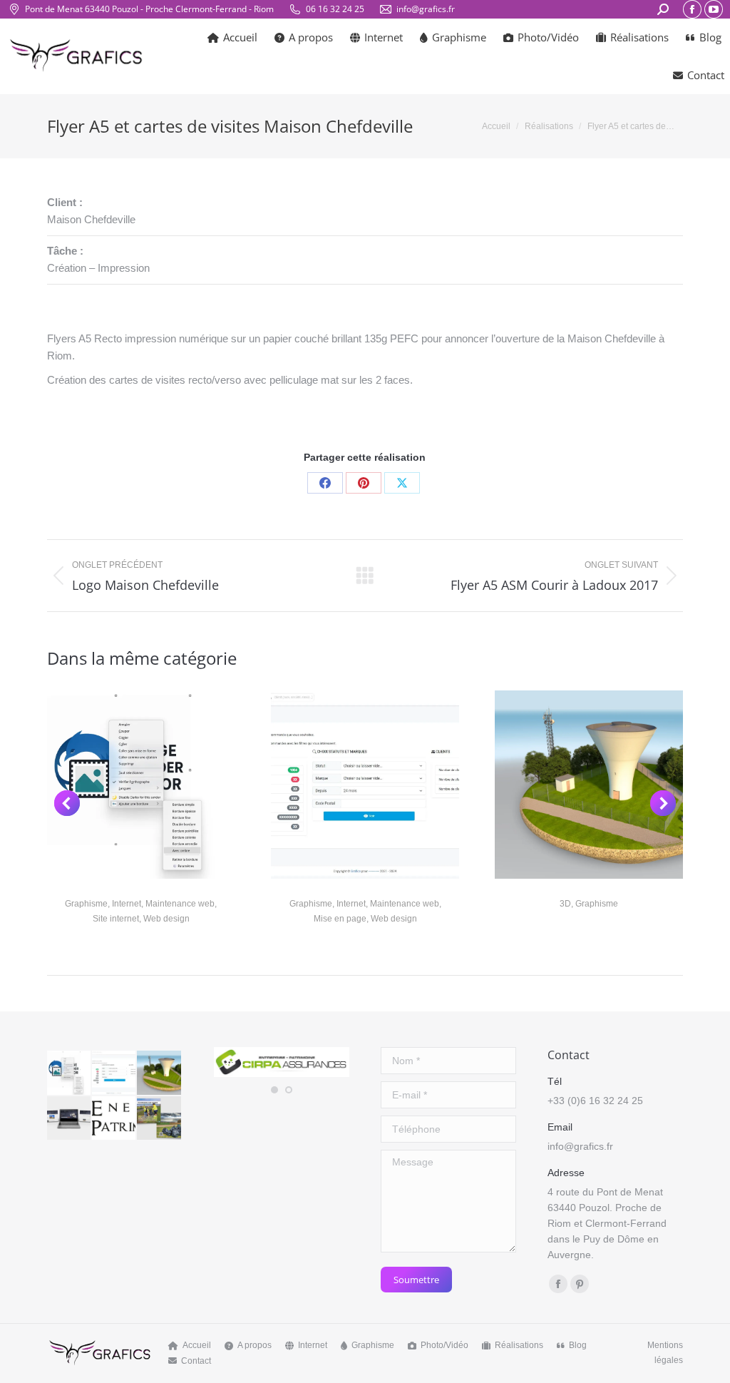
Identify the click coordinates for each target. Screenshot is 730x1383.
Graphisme (86, 904)
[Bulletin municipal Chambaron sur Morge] (159, 1118)
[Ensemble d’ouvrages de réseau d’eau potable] (159, 1073)
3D (565, 904)
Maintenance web (180, 904)
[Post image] (141, 784)
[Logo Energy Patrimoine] (114, 1118)
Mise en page (340, 919)
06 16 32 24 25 (335, 9)
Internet (126, 904)
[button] (67, 803)
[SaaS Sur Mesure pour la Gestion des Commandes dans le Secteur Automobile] (114, 1073)
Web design (166, 919)
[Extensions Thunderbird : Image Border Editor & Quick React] (69, 1073)
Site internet (116, 919)
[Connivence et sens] (69, 1118)
